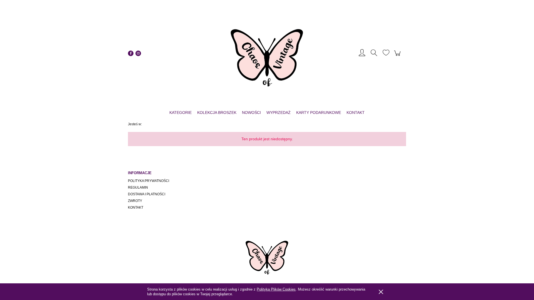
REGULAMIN (138, 187)
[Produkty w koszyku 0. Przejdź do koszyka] (398, 56)
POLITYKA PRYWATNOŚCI (148, 181)
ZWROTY (135, 201)
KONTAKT (135, 207)
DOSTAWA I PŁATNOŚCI (146, 194)
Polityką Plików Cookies (276, 289)
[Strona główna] (267, 53)
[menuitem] (180, 112)
